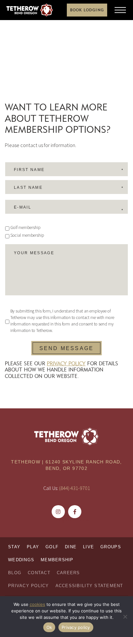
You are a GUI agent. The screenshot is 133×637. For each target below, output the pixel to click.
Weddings (21, 560)
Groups (110, 547)
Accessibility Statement (89, 586)
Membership (57, 560)
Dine (71, 547)
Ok (49, 627)
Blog (14, 573)
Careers (68, 573)
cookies (37, 604)
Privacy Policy (66, 363)
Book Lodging (87, 9)
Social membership (27, 235)
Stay (14, 547)
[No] (125, 616)
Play (33, 547)
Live (88, 547)
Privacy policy (76, 627)
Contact (39, 573)
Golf (52, 547)
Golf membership (25, 227)
